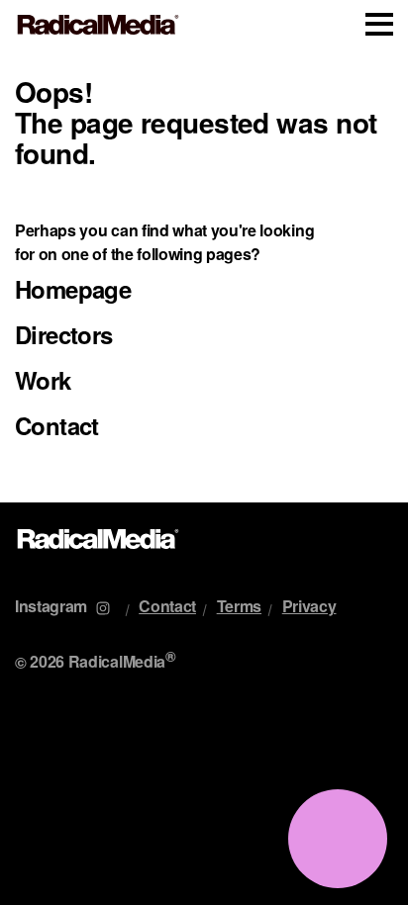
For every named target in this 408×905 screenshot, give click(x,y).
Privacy (309, 605)
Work (43, 380)
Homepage (73, 289)
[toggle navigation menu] (379, 24)
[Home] (98, 25)
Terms (239, 605)
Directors (64, 334)
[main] (204, 275)
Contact (57, 425)
